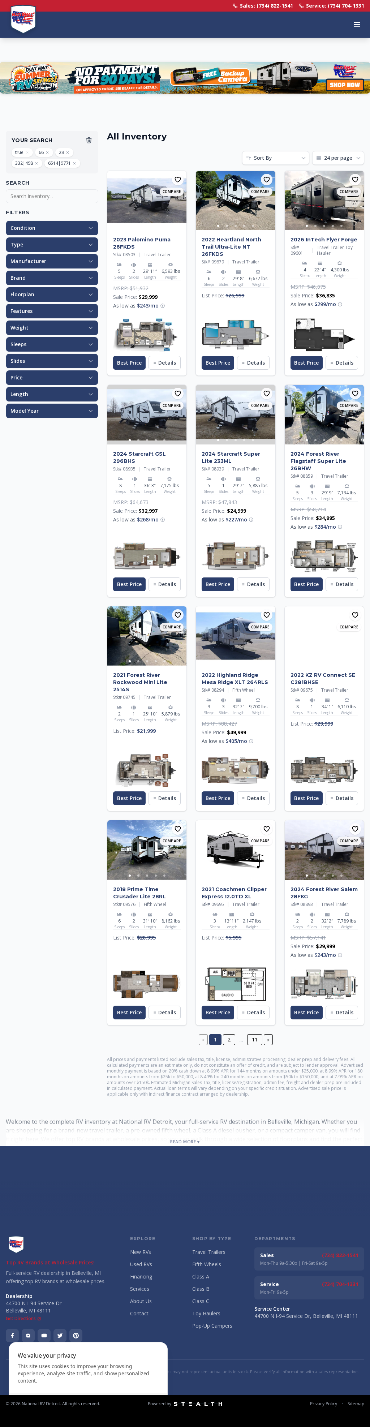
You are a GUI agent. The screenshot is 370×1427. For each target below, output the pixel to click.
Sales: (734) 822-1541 (266, 5)
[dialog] (88, 1380)
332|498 (24, 163)
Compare (172, 191)
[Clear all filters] (88, 140)
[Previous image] (113, 200)
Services (139, 1288)
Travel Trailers (208, 1251)
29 (61, 152)
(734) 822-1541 (340, 1255)
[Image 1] (129, 226)
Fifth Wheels (206, 1264)
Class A (200, 1276)
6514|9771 (59, 163)
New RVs (140, 1251)
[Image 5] (164, 226)
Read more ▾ (185, 1142)
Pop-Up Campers (212, 1325)
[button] (162, 305)
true (19, 152)
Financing (141, 1276)
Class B (201, 1288)
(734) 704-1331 (340, 1284)
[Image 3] (147, 226)
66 (41, 152)
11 (255, 1039)
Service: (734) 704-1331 (335, 5)
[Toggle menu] (357, 24)
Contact (139, 1313)
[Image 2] (138, 226)
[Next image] (180, 200)
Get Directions (21, 1318)
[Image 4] (155, 226)
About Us (141, 1301)
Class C (200, 1301)
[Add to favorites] (178, 179)
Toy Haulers (206, 1313)
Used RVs (141, 1264)
